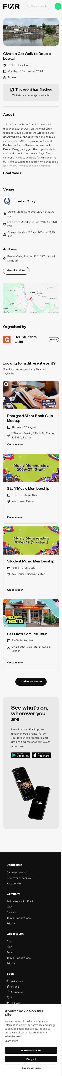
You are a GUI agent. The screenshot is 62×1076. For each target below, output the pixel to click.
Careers (11, 912)
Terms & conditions (19, 918)
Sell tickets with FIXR (20, 901)
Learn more (11, 1040)
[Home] (11, 6)
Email (10, 952)
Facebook (17, 992)
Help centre (14, 883)
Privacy (11, 923)
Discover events (17, 872)
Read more (11, 173)
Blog (9, 907)
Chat (10, 941)
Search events (39, 6)
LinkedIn (16, 1003)
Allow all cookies (31, 1050)
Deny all (31, 1059)
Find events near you (19, 878)
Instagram (17, 981)
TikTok (15, 986)
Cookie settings (31, 1068)
